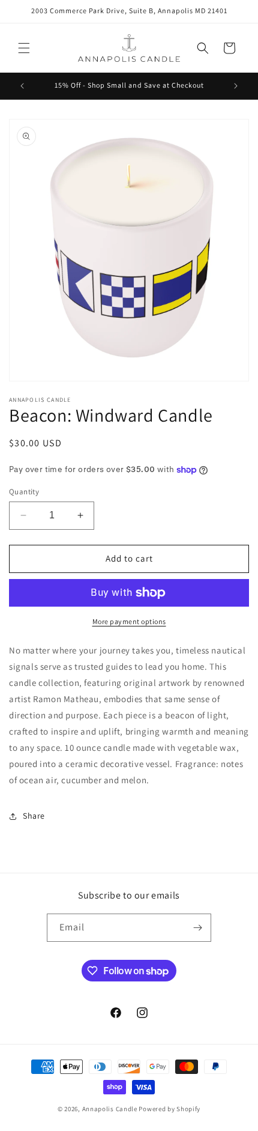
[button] (24, 48)
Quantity (24, 492)
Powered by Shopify (169, 1109)
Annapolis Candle (110, 1109)
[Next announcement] (236, 86)
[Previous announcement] (22, 86)
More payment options (129, 621)
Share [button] (34, 815)
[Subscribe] (197, 928)
